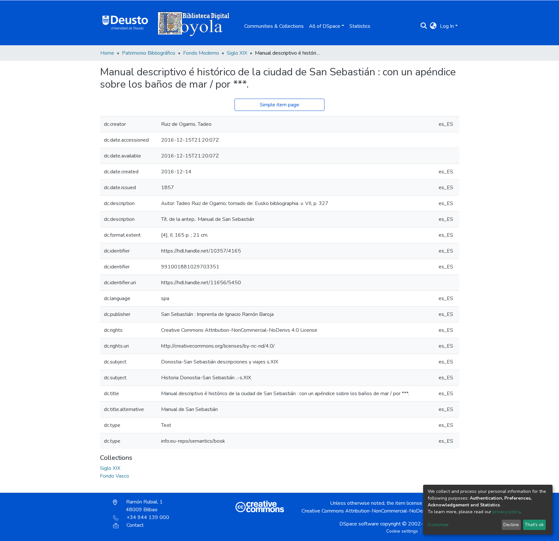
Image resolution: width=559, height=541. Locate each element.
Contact (135, 525)
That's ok (534, 525)
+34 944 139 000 (147, 517)
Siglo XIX (237, 53)
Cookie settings (402, 531)
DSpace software (359, 523)
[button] (433, 26)
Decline (511, 525)
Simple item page (279, 104)
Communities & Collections (274, 26)
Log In (447, 26)
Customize (438, 525)
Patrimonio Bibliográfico (148, 53)
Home (107, 53)
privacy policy (506, 512)
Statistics (359, 26)
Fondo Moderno (201, 53)
